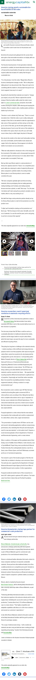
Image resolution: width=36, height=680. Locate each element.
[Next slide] (32, 241)
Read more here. (5, 480)
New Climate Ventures (7, 584)
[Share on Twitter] (9, 499)
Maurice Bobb (9, 15)
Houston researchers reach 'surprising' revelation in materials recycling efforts (15, 312)
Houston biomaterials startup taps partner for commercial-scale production (18, 530)
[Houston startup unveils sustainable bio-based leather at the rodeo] (18, 30)
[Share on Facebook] (3, 499)
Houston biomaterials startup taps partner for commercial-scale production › (17, 268)
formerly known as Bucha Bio (19, 544)
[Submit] (34, 2)
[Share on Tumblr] (19, 499)
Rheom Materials (5, 544)
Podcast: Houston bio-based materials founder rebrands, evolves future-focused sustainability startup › (18, 273)
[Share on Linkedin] (14, 499)
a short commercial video (13, 102)
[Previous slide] (4, 241)
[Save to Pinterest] (25, 499)
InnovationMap (5, 667)
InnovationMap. (30, 225)
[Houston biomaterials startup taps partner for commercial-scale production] (18, 513)
